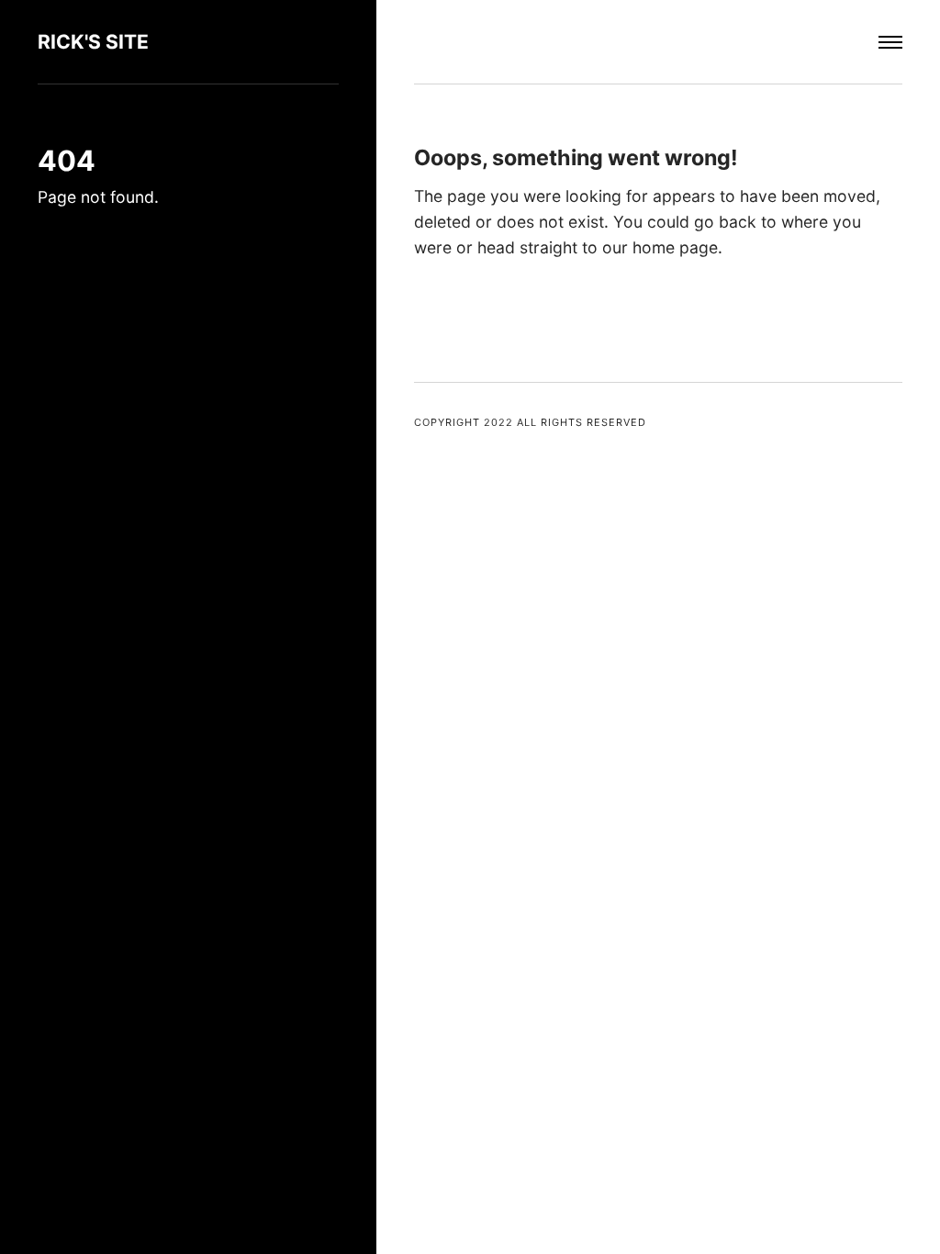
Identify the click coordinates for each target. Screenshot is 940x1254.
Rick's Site (93, 41)
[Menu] (890, 42)
